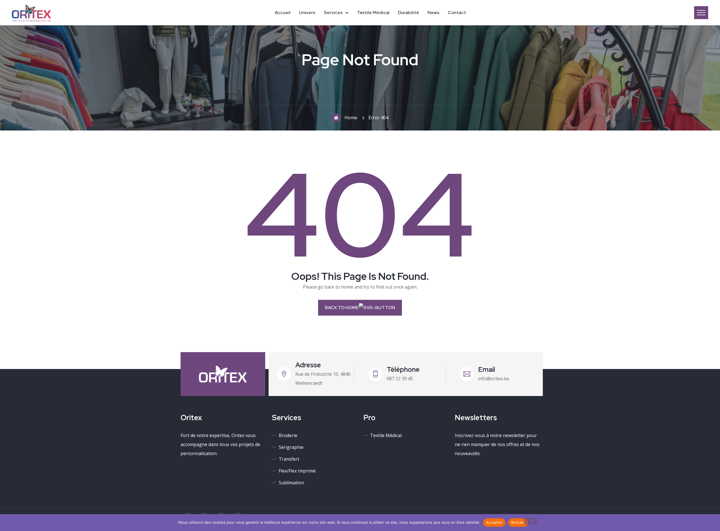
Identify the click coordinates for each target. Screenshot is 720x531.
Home (351, 117)
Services (333, 12)
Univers (307, 12)
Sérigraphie (291, 447)
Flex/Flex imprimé (297, 471)
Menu (701, 12)
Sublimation (291, 483)
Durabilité (408, 12)
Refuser (518, 522)
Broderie (288, 435)
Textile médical (373, 12)
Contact (457, 12)
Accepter (494, 522)
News (433, 12)
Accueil (283, 12)
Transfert (289, 459)
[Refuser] (530, 521)
